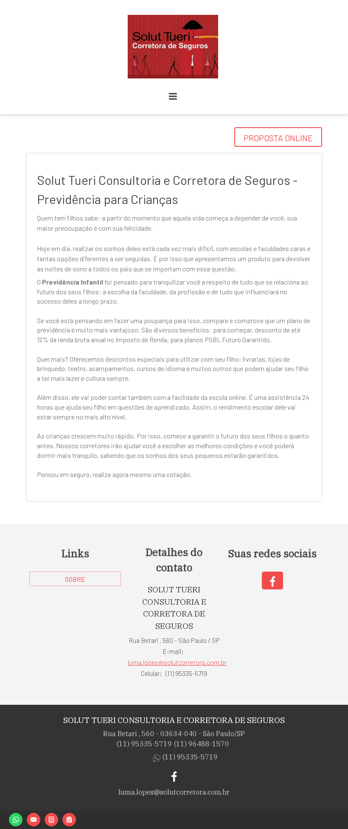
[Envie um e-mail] (33, 818)
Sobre (75, 579)
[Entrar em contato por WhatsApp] (15, 818)
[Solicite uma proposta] (51, 818)
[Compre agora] (69, 818)
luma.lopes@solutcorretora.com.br (177, 662)
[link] (272, 580)
